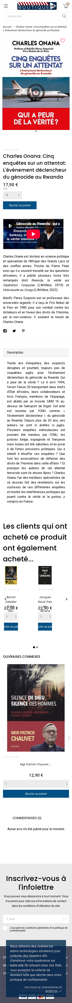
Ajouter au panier (20, 205)
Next (68, 738)
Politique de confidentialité (43, 987)
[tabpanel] (36, 82)
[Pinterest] (23, 331)
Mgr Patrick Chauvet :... (36, 764)
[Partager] (5, 331)
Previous (4, 738)
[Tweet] (14, 331)
